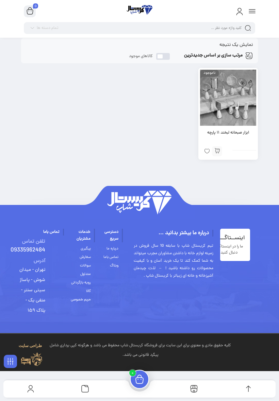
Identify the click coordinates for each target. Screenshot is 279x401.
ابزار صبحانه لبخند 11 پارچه (228, 133)
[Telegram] (251, 344)
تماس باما (110, 257)
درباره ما (112, 248)
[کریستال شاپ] (139, 11)
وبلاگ (114, 265)
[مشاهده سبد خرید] (30, 11)
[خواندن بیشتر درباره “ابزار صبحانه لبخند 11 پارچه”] (217, 151)
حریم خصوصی (81, 299)
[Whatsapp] (270, 344)
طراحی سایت (30, 345)
